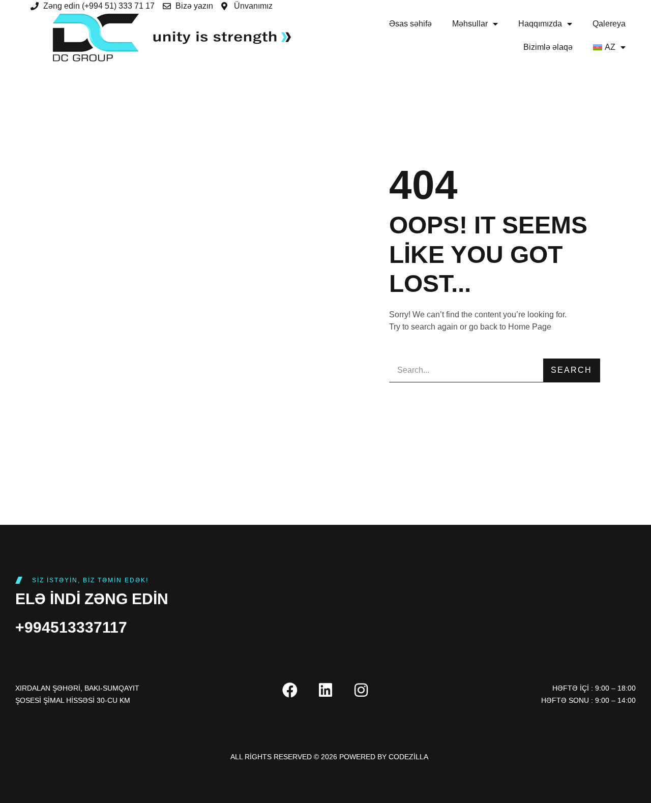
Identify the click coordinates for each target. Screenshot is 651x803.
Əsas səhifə (410, 23)
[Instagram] (361, 690)
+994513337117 (71, 627)
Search (571, 370)
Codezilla (408, 757)
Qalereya (609, 23)
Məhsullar (470, 23)
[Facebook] (290, 690)
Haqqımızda (540, 23)
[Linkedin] (325, 690)
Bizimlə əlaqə (548, 47)
